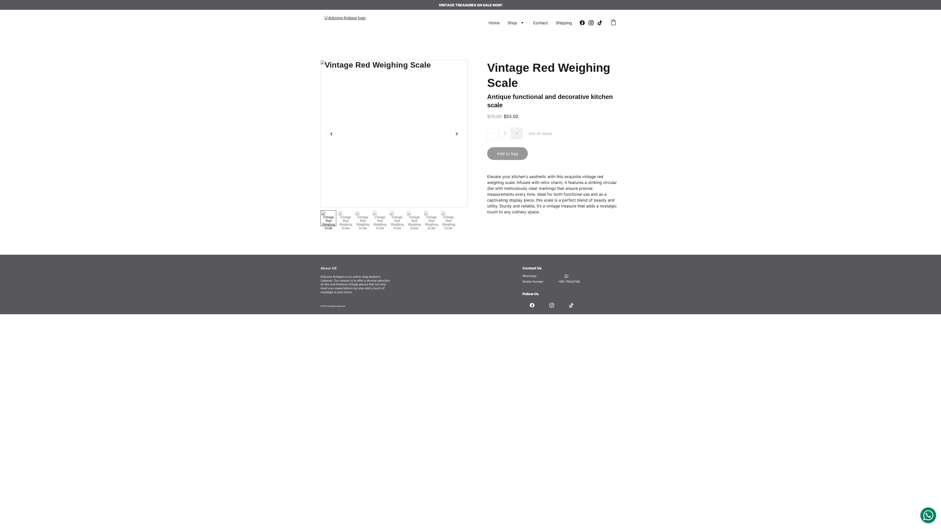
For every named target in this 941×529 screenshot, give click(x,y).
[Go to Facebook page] (584, 22)
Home (494, 22)
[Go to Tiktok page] (599, 22)
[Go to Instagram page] (593, 22)
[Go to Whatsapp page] (566, 276)
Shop (512, 22)
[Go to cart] (613, 22)
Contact (540, 22)
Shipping (564, 22)
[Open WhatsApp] (928, 515)
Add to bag (507, 153)
